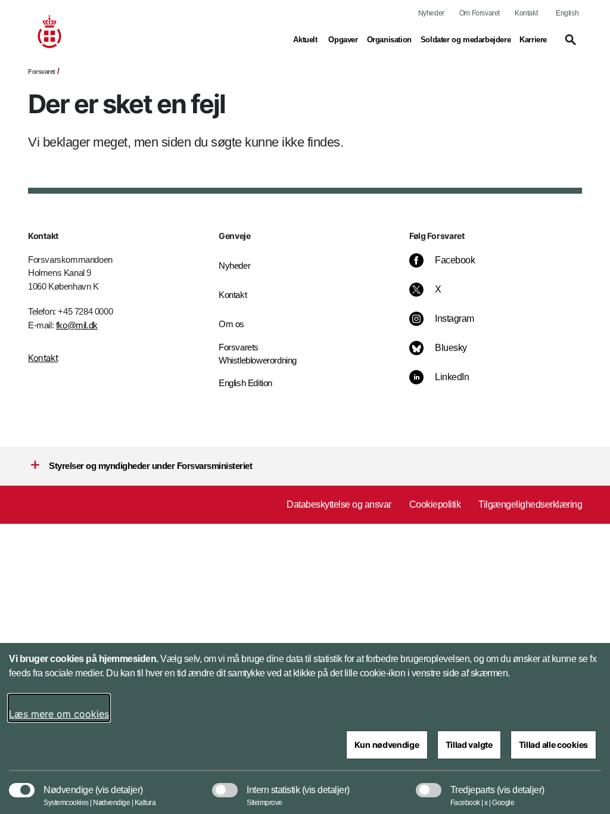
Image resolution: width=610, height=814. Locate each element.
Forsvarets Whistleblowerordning (257, 354)
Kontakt (526, 13)
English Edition (245, 383)
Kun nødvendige (386, 745)
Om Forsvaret (479, 13)
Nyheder (431, 13)
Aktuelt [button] (306, 39)
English (567, 13)
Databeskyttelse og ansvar (339, 504)
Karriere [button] (533, 39)
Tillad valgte (469, 745)
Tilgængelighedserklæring (530, 504)
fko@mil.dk (77, 325)
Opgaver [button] (342, 39)
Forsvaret (41, 71)
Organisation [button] (389, 39)
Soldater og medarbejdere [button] (466, 39)
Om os (231, 324)
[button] (569, 45)
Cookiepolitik (435, 504)
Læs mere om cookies (59, 714)
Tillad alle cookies (553, 745)
